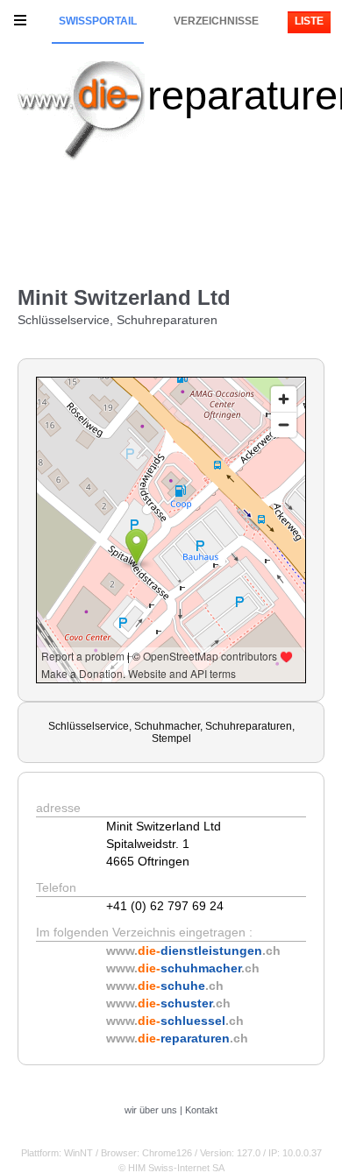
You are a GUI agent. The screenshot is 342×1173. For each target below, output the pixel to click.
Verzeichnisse (216, 21)
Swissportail (98, 21)
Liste (309, 21)
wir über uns (151, 1110)
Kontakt (201, 1110)
